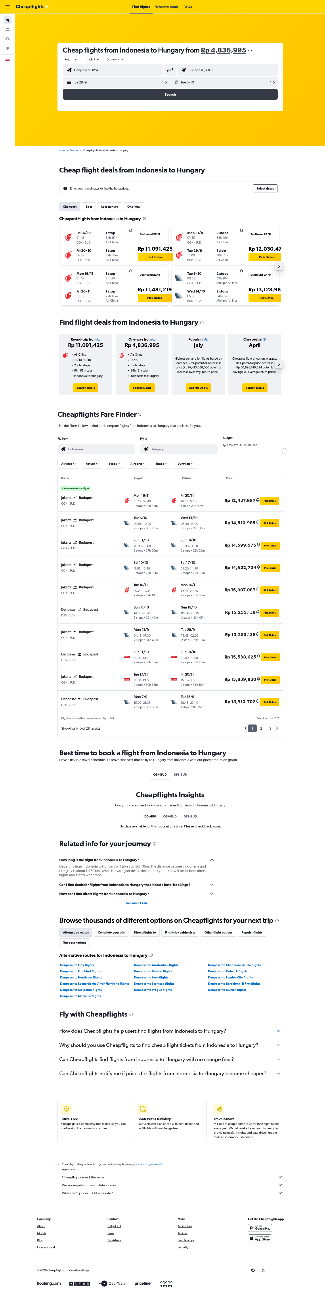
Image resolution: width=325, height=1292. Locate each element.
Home (61, 150)
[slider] (284, 450)
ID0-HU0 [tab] (149, 816)
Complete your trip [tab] (111, 932)
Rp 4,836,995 (223, 50)
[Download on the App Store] (260, 1238)
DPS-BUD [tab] (180, 774)
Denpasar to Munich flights (227, 990)
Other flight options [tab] (218, 932)
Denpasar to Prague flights (153, 990)
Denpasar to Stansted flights (154, 983)
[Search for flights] (7, 20)
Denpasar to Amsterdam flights (156, 965)
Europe (74, 150)
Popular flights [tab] (252, 932)
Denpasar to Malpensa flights (81, 990)
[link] (85, 387)
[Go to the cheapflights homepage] (32, 7)
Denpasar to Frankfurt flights (80, 971)
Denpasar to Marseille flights (80, 996)
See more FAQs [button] (136, 903)
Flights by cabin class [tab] (180, 932)
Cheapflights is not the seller (83, 1177)
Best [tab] (89, 206)
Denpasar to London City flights (230, 977)
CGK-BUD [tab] (160, 774)
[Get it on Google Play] (260, 1228)
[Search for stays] (7, 29)
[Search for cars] (7, 39)
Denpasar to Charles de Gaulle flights (234, 965)
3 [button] (270, 728)
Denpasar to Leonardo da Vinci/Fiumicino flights (94, 983)
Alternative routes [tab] (76, 932)
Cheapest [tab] (69, 206)
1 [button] (252, 728)
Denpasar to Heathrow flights (81, 977)
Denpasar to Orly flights (77, 965)
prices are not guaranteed (147, 1164)
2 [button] (261, 728)
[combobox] (71, 59)
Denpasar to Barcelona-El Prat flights (234, 983)
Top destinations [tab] (74, 942)
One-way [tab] (134, 206)
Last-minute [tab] (109, 206)
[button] (7, 7)
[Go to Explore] (7, 48)
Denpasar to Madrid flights (153, 971)
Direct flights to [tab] (145, 932)
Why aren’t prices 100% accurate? (87, 1193)
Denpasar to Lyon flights (151, 977)
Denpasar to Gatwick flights (228, 971)
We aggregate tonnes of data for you (89, 1185)
